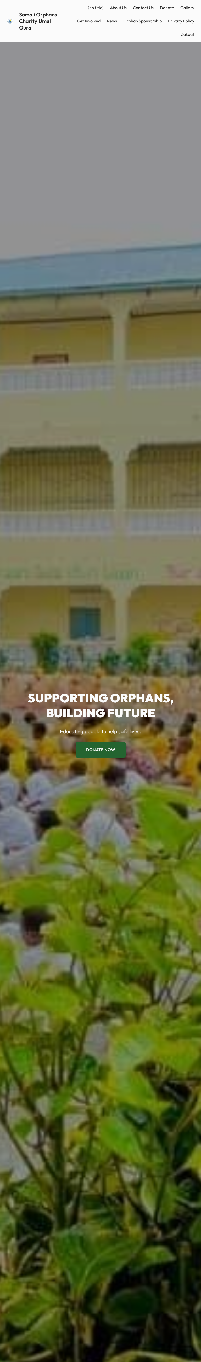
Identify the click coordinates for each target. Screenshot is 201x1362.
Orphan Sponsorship (142, 21)
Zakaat (187, 34)
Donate (167, 7)
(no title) (96, 7)
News (112, 21)
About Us (118, 7)
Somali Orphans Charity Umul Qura (38, 21)
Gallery (187, 7)
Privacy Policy (181, 21)
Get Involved (88, 21)
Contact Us (143, 7)
